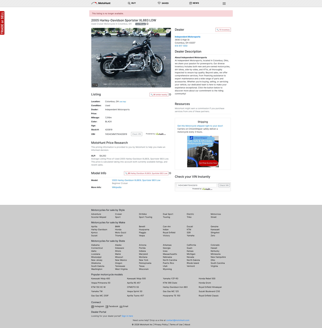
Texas (142, 266)
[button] (147, 23)
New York (143, 260)
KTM (189, 229)
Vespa (142, 235)
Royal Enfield (169, 232)
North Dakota (193, 260)
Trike (189, 217)
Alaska (118, 245)
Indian (166, 229)
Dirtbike (143, 214)
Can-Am (167, 226)
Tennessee (120, 266)
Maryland (143, 254)
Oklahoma (96, 263)
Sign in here (127, 316)
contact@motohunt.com (177, 320)
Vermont (191, 266)
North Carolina (170, 260)
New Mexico (121, 260)
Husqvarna (144, 229)
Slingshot (215, 232)
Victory (166, 235)
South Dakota (97, 266)
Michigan (191, 254)
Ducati (190, 226)
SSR (189, 232)
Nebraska (167, 257)
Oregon (118, 263)
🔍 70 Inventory (223, 30)
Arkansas (167, 245)
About (187, 324)
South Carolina (218, 263)
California (191, 245)
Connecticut (97, 248)
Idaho (93, 251)
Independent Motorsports (187, 36)
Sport (117, 217)
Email (125, 306)
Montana (143, 257)
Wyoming (167, 269)
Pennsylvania (145, 263)
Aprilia (94, 226)
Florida (142, 248)
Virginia (214, 266)
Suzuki (94, 235)
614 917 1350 (181, 45)
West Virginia (121, 269)
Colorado (215, 245)
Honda (118, 229)
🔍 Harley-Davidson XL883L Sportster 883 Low (146, 173)
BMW (117, 226)
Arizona (142, 245)
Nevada (190, 257)
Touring (166, 217)
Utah (165, 266)
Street (213, 217)
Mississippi (96, 257)
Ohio (213, 260)
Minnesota (215, 254)
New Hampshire (218, 257)
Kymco (94, 232)
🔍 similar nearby (159, 94)
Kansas (190, 251)
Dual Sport (168, 214)
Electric (190, 214)
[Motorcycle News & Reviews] (190, 3)
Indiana (142, 251)
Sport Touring (145, 217)
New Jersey (96, 260)
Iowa (165, 251)
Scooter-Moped (98, 217)
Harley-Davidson (99, 229)
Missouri (119, 257)
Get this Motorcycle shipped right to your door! (200, 126)
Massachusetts (170, 254)
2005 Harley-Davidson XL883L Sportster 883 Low (136, 180)
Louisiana (95, 254)
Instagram (99, 306)
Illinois (118, 251)
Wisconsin (144, 269)
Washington (96, 269)
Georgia (166, 248)
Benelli (142, 226)
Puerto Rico (168, 263)
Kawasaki (215, 229)
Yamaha (190, 235)
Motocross (216, 214)
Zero (213, 235)
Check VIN (136, 134)
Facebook (113, 306)
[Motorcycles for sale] (129, 3)
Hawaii (214, 248)
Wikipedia (116, 187)
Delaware (119, 248)
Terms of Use (176, 324)
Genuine (214, 226)
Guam (189, 248)
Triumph (119, 235)
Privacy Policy (161, 324)
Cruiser (118, 214)
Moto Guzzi (120, 232)
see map (122, 102)
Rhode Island (193, 263)
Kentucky (215, 251)
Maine (118, 254)
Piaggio (142, 232)
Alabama (95, 245)
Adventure (96, 214)
